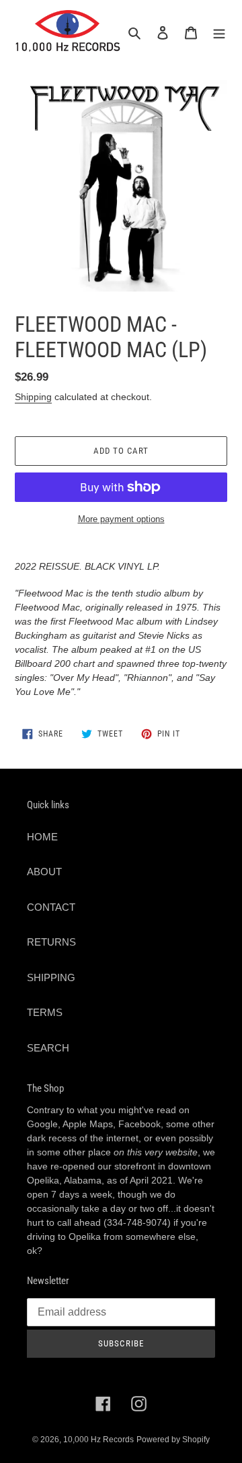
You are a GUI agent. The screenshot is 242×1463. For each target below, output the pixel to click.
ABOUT (44, 871)
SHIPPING (51, 977)
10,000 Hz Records (98, 1439)
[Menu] (219, 32)
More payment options (121, 519)
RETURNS (51, 942)
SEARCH (48, 1048)
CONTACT (51, 907)
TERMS (45, 1012)
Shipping (33, 396)
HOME (42, 836)
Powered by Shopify (173, 1439)
